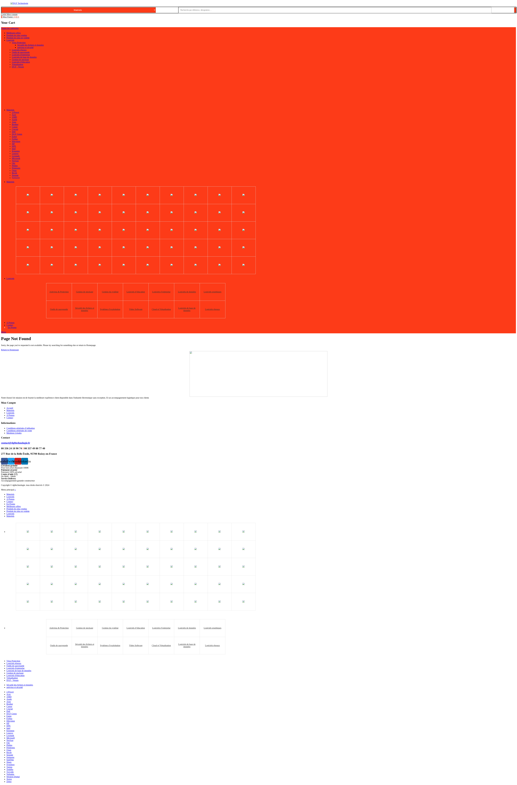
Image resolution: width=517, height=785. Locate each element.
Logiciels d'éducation (21, 62)
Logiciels (10, 40)
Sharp (8, 762)
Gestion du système (110, 292)
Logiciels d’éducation (136, 292)
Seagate (15, 175)
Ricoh (14, 173)
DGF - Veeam (18, 67)
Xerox (9, 779)
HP (13, 144)
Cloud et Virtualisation (161, 309)
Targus (9, 767)
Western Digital (13, 777)
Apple (14, 119)
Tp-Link (10, 772)
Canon (15, 127)
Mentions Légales (14, 433)
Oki (13, 163)
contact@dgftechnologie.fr (15, 442)
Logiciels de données (187, 292)
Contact (9, 325)
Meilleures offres (13, 33)
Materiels (10, 110)
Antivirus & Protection (59, 292)
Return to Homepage (10, 350)
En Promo (12, 327)
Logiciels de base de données (24, 57)
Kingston (16, 151)
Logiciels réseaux (19, 50)
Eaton (14, 136)
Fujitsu (15, 139)
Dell (13, 132)
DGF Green (17, 134)
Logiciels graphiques (212, 292)
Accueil (9, 408)
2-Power (15, 112)
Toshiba (9, 769)
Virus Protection (19, 42)
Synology (10, 764)
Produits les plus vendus (16, 35)
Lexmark (16, 156)
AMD (14, 117)
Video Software (135, 309)
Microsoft (16, 158)
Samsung (16, 178)
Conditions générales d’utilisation (20, 428)
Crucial (15, 129)
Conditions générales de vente (19, 430)
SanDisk (10, 760)
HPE (14, 146)
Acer (14, 115)
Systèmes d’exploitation (110, 309)
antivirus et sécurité (25, 47)
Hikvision (16, 141)
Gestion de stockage (20, 59)
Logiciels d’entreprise (161, 292)
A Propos (10, 322)
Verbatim (10, 774)
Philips (15, 166)
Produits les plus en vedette (17, 38)
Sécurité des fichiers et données (30, 45)
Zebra (8, 781)
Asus (14, 122)
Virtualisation (17, 64)
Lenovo (15, 153)
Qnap (14, 170)
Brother (15, 124)
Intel (14, 149)
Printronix (16, 168)
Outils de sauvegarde (21, 52)
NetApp (15, 161)
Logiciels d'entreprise (21, 55)
